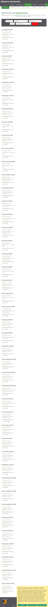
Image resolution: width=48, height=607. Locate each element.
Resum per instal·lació (15, 7)
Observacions (5, 7)
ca (46, 4)
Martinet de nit (22, 13)
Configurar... (22, 605)
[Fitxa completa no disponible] (7, 39)
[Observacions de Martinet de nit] (6, 39)
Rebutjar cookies (32, 605)
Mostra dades (28, 4)
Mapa (40, 7)
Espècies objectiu (19, 4)
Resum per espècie (26, 7)
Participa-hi (35, 4)
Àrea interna (41, 4)
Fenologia (34, 7)
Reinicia (35, 23)
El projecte (12, 4)
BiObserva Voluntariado (10, 1)
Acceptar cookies (42, 605)
